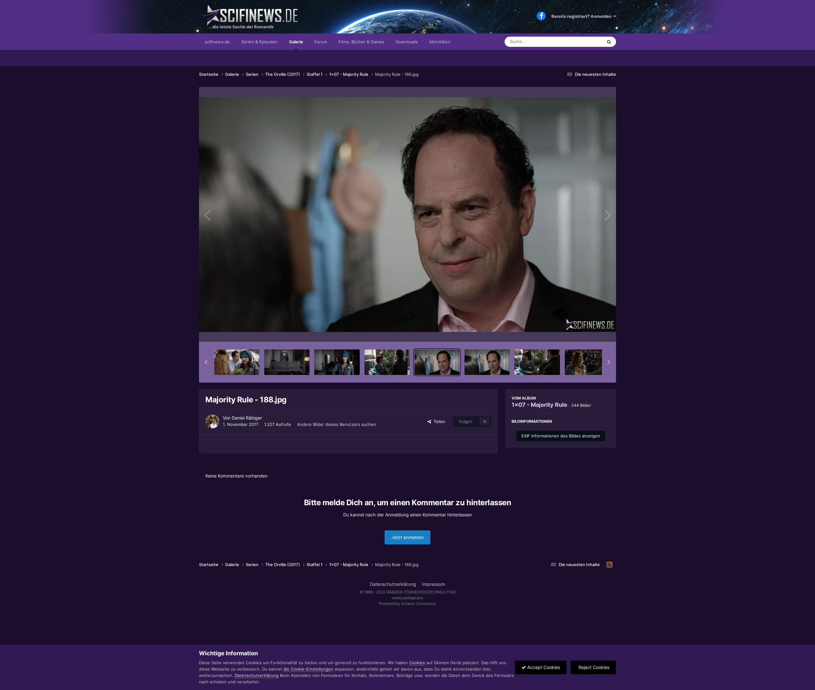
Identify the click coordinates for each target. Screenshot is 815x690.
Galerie (296, 41)
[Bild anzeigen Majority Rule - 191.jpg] (587, 362)
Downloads (407, 41)
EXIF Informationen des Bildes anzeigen (560, 435)
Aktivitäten (439, 41)
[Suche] (609, 42)
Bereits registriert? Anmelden (582, 16)
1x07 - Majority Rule (539, 404)
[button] (206, 362)
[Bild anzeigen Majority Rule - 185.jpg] (336, 362)
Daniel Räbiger (247, 417)
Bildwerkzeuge (587, 330)
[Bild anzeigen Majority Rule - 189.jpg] (487, 362)
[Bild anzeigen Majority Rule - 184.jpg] (286, 362)
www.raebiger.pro (407, 597)
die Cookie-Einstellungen (308, 669)
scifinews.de (217, 41)
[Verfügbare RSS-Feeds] (609, 564)
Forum (321, 41)
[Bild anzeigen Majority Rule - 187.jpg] (387, 362)
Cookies (417, 662)
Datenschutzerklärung (393, 584)
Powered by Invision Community (407, 603)
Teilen (438, 421)
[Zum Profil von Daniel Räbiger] (212, 421)
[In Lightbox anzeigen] (407, 214)
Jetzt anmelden (407, 537)
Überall (587, 41)
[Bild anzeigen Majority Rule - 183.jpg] (236, 362)
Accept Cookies (543, 667)
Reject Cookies (593, 667)
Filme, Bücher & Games (361, 41)
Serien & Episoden (259, 41)
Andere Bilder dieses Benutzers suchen (336, 424)
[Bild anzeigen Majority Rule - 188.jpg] (437, 362)
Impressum (433, 584)
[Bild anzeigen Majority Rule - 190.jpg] (537, 362)
